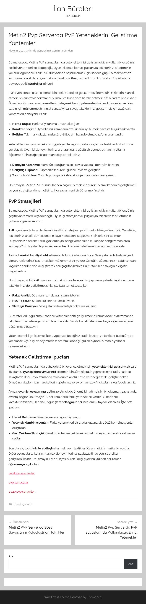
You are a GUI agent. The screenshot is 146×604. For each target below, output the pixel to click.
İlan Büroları (73, 8)
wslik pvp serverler (22, 473)
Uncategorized (23, 504)
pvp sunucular (18, 482)
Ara (11, 556)
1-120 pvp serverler (22, 491)
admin (56, 50)
